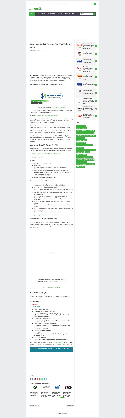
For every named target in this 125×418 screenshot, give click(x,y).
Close (62, 397)
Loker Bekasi (80, 137)
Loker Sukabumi (81, 157)
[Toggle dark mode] (94, 4)
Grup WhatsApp (56, 287)
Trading (89, 145)
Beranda (32, 13)
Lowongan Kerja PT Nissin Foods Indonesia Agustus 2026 (88, 116)
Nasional (43, 13)
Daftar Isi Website (58, 342)
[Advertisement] (62, 28)
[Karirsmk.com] (35, 8)
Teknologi (67, 13)
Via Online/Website (81, 140)
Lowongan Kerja (51, 13)
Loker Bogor (80, 147)
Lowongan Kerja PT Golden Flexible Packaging (48, 153)
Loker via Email (81, 145)
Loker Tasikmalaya (81, 164)
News (37, 13)
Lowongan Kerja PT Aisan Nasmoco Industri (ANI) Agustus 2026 (88, 61)
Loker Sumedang (89, 159)
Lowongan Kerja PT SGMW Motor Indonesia (47, 215)
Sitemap (31, 4)
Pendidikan (60, 13)
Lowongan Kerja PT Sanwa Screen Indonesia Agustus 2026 (89, 84)
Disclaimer (45, 4)
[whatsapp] (42, 379)
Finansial (74, 13)
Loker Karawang (81, 130)
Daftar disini (52, 253)
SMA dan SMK (80, 152)
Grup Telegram (47, 287)
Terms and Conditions (63, 4)
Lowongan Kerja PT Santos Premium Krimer (47, 115)
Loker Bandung (81, 142)
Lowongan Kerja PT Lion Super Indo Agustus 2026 (88, 53)
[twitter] (35, 379)
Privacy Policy (53, 4)
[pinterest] (38, 379)
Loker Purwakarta (81, 154)
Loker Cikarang (81, 125)
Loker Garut (80, 159)
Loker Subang (80, 166)
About (35, 4)
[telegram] (45, 379)
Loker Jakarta (91, 135)
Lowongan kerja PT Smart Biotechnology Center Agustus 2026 (88, 108)
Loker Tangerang (81, 133)
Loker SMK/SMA (81, 135)
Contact (40, 4)
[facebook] (31, 379)
